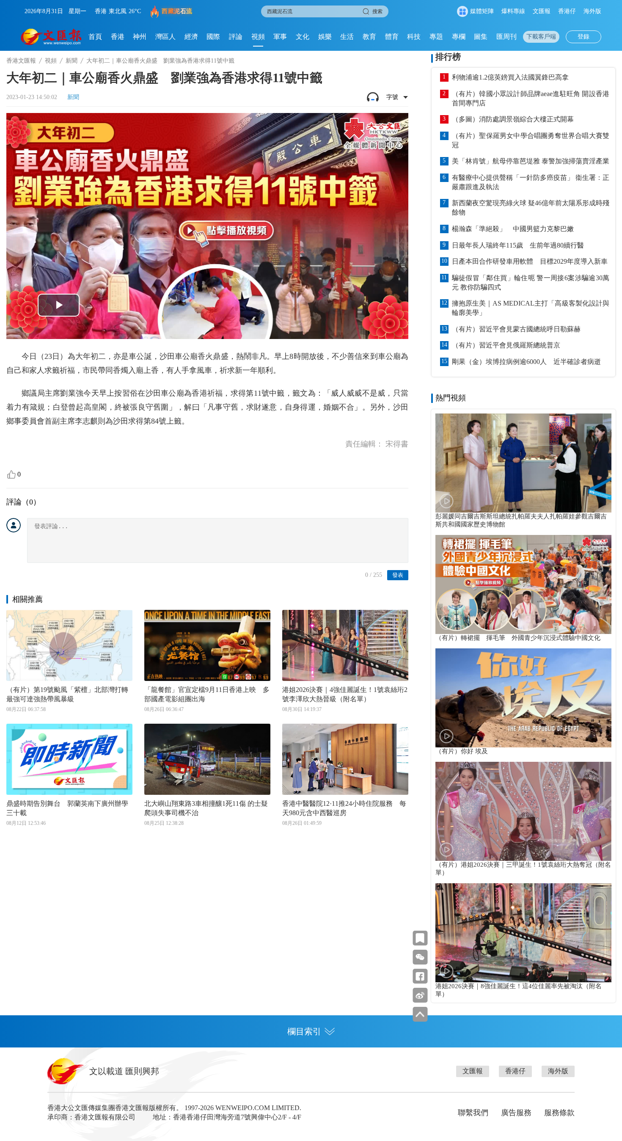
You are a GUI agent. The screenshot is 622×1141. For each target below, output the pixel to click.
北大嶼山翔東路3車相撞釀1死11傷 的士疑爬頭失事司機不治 (206, 808)
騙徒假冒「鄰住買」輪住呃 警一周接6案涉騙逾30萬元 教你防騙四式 (530, 282)
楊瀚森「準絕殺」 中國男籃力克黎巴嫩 (513, 228)
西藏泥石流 (177, 11)
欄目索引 (304, 1031)
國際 (213, 36)
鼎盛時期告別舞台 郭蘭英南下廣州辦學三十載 (67, 808)
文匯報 (541, 11)
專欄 (458, 36)
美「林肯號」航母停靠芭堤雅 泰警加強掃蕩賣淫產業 (530, 161)
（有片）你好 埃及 (461, 751)
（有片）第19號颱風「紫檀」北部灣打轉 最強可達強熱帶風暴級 (69, 694)
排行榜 (448, 56)
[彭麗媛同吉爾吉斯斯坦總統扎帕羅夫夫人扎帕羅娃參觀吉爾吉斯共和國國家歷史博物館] (523, 463)
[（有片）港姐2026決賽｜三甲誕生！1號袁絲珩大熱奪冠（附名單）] (523, 811)
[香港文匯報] (51, 37)
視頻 (258, 36)
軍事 (280, 36)
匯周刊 (506, 36)
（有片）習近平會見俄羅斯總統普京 (506, 345)
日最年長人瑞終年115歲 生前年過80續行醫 (518, 245)
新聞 (71, 61)
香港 (117, 36)
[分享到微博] (420, 995)
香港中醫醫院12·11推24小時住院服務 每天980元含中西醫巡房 (344, 808)
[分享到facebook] (420, 976)
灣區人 (165, 36)
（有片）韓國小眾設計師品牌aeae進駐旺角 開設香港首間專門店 (530, 98)
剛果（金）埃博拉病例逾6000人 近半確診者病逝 (526, 361)
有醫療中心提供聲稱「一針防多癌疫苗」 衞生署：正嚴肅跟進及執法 (530, 182)
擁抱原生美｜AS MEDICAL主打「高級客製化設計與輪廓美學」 (530, 308)
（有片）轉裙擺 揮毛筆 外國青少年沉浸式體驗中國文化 (517, 637)
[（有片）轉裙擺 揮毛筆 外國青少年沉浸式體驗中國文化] (523, 584)
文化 (302, 36)
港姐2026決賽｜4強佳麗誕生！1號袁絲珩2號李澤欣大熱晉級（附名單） (344, 694)
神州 (139, 36)
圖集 (480, 36)
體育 (392, 36)
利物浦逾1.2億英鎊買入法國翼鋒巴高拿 (510, 77)
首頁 (95, 36)
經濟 (191, 36)
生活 (347, 36)
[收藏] (420, 938)
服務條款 (559, 1112)
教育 (369, 36)
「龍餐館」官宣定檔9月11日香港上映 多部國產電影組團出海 (207, 694)
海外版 (592, 11)
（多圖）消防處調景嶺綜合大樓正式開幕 (513, 119)
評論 (235, 36)
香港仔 (567, 11)
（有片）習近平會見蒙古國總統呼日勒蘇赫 (516, 329)
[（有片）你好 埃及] (523, 697)
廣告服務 (516, 1112)
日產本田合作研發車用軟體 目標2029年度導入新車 (530, 261)
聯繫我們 (473, 1112)
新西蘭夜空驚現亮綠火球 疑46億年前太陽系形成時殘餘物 (530, 207)
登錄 (583, 36)
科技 (414, 36)
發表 (397, 575)
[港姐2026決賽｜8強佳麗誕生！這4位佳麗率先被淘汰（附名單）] (523, 932)
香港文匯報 (21, 61)
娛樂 (325, 36)
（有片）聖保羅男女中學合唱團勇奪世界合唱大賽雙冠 (530, 140)
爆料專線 (513, 11)
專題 (436, 36)
